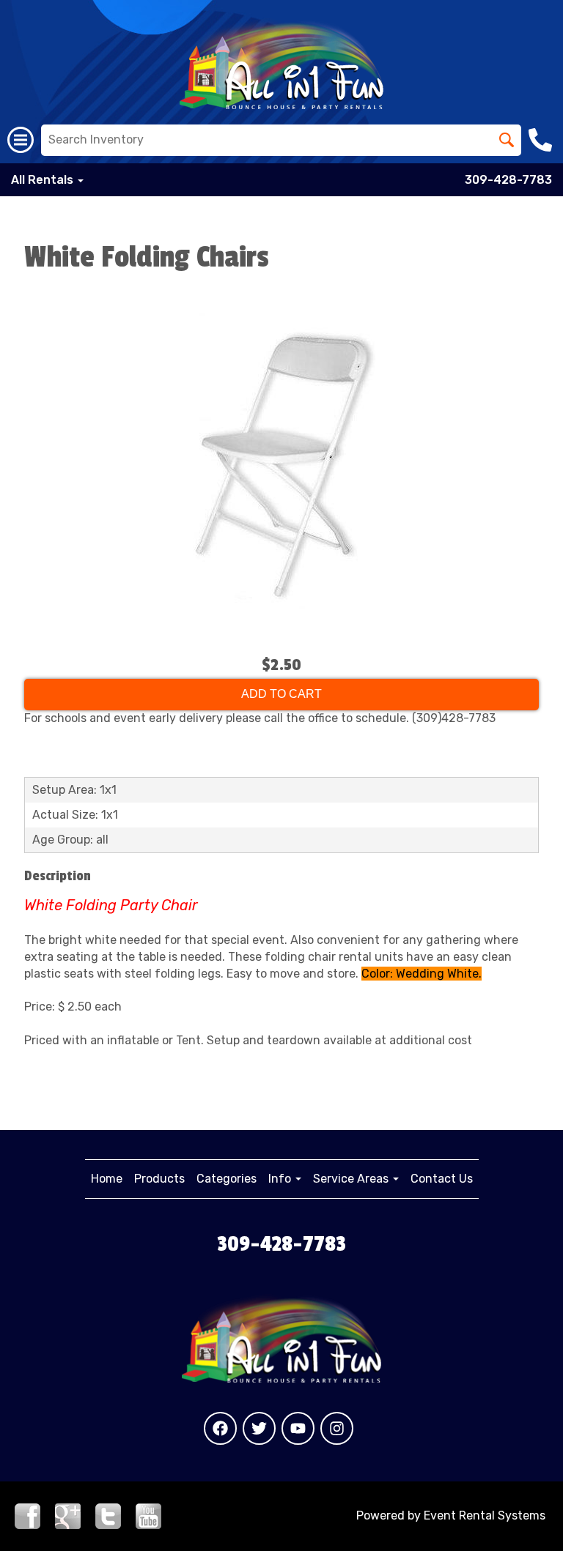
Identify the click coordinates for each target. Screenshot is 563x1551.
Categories (226, 1179)
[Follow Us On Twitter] (108, 1515)
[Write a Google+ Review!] (68, 1515)
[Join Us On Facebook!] (27, 1515)
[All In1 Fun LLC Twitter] (259, 1428)
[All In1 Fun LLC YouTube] (298, 1428)
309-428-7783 (508, 180)
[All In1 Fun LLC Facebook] (220, 1428)
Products (159, 1179)
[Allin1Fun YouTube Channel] (148, 1515)
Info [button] (281, 1179)
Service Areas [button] (352, 1179)
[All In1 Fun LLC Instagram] (336, 1428)
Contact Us (442, 1179)
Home (106, 1179)
